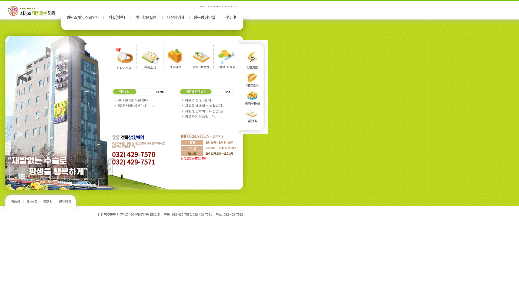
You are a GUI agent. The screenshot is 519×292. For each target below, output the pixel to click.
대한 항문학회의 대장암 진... (205, 111)
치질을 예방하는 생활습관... (205, 106)
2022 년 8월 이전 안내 (133, 100)
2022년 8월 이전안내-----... (136, 106)
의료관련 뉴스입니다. (201, 116)
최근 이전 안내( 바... (199, 100)
